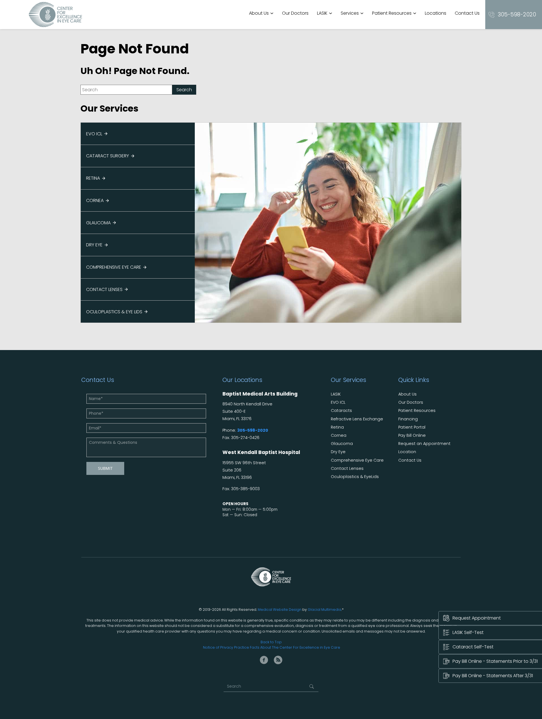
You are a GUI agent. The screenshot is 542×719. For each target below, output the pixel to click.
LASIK (322, 13)
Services (350, 13)
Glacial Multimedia (324, 609)
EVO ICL (94, 134)
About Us (259, 13)
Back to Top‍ (271, 642)
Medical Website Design (279, 609)
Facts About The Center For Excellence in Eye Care (295, 647)
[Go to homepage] (55, 14)
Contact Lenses (104, 289)
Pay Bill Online (412, 435)
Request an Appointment (424, 443)
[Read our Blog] (278, 660)
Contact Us (467, 13)
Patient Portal (411, 427)
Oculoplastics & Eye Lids (114, 312)
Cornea (95, 200)
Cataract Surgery (107, 156)
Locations (435, 13)
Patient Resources (392, 13)
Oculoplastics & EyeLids (355, 476)
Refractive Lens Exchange (357, 419)
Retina (93, 178)
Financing (408, 419)
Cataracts (341, 410)
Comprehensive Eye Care (113, 267)
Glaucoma (98, 223)
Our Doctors (295, 13)
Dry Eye (94, 245)
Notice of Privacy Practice (226, 647)
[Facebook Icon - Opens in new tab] (264, 660)
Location (407, 452)
